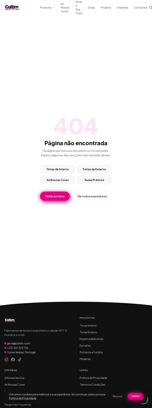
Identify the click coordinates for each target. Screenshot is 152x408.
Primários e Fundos (91, 352)
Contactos (140, 7)
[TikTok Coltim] (20, 359)
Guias (91, 7)
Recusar (118, 396)
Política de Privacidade (93, 377)
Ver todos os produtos (92, 196)
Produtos (46, 7)
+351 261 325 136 (17, 347)
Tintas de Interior (57, 169)
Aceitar (135, 396)
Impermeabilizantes (92, 338)
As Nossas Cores (65, 7)
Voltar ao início (55, 196)
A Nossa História (14, 377)
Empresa (122, 7)
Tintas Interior (88, 325)
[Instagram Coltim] (6, 359)
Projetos (106, 7)
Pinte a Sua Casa (79, 7)
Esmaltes (85, 345)
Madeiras (85, 359)
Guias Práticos (94, 180)
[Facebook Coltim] (13, 359)
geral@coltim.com (18, 343)
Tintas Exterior (88, 332)
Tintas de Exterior (94, 169)
